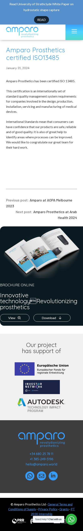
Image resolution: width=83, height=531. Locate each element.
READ (41, 20)
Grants (64, 509)
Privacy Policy (47, 509)
